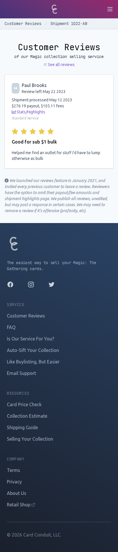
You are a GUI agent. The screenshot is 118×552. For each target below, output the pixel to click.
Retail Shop (19, 504)
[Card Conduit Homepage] (54, 9)
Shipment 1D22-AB (68, 23)
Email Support (21, 373)
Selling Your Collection (30, 438)
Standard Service (25, 118)
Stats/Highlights (30, 112)
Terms (13, 470)
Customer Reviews (24, 23)
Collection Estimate (27, 416)
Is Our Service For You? (30, 338)
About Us (16, 493)
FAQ (11, 327)
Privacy (14, 481)
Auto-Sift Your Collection (33, 350)
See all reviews (61, 64)
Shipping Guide (22, 427)
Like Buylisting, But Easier (33, 361)
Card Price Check (24, 404)
